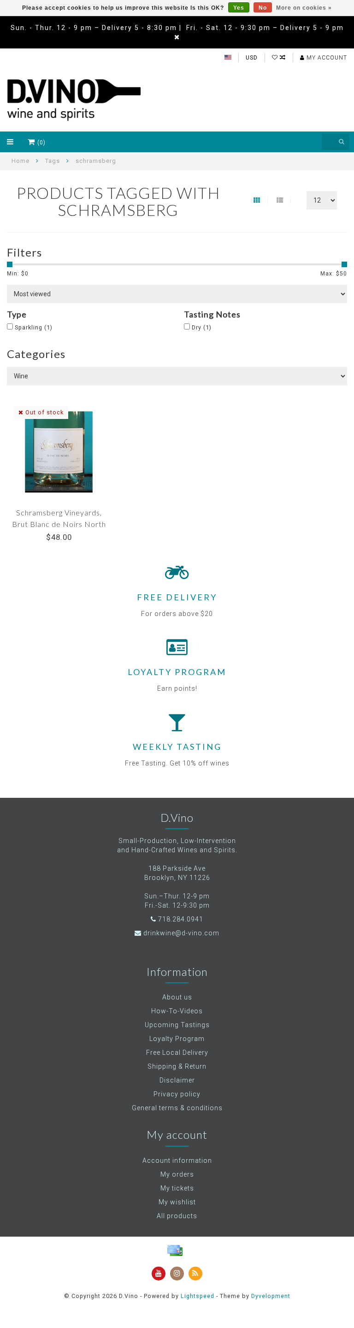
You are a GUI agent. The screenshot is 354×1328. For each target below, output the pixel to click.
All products (177, 1216)
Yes (238, 8)
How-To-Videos (177, 1011)
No (263, 8)
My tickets (177, 1188)
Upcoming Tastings (177, 1025)
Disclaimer (177, 1080)
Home (21, 160)
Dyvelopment (270, 1295)
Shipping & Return (177, 1066)
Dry (202, 327)
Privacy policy (177, 1094)
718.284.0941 (180, 919)
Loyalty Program (177, 1038)
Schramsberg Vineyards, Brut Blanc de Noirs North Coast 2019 (59, 524)
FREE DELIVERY (177, 597)
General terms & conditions (177, 1108)
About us (177, 997)
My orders (177, 1174)
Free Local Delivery (177, 1052)
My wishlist (177, 1202)
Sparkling (34, 327)
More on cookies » (304, 8)
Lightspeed (197, 1295)
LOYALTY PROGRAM (177, 672)
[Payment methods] (174, 1250)
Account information (177, 1160)
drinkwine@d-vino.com (181, 933)
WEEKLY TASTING (177, 747)
